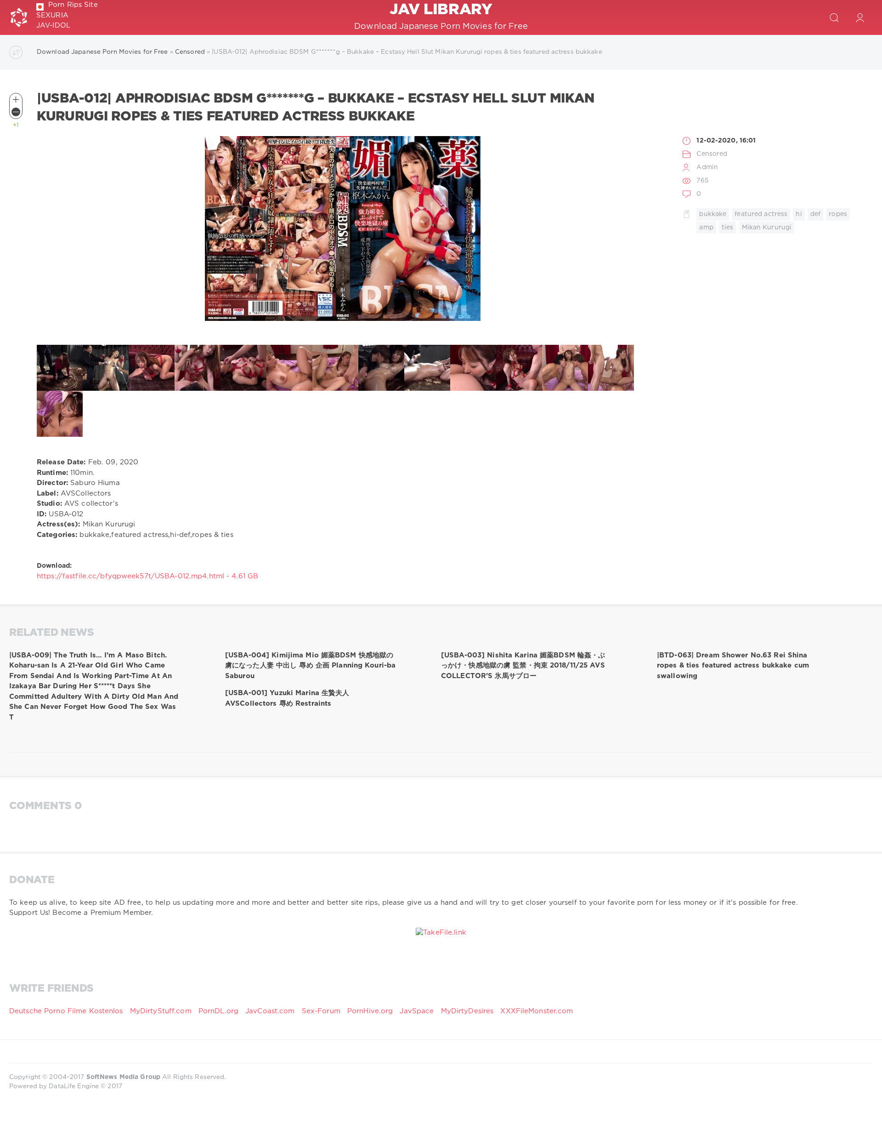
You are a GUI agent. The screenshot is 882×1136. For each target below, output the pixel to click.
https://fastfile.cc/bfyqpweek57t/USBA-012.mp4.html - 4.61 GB (147, 576)
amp (706, 227)
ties (727, 227)
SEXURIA (52, 15)
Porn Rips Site (73, 5)
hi (799, 214)
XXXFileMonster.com (536, 1011)
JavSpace (417, 1011)
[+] (16, 99)
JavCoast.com (269, 1011)
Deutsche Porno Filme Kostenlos (66, 1011)
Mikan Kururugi (767, 227)
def (815, 214)
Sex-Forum (321, 1011)
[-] (16, 112)
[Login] (860, 17)
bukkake (712, 214)
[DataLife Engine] (18, 17)
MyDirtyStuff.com (162, 1011)
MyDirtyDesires (467, 1011)
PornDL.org (218, 1011)
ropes (838, 214)
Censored (711, 154)
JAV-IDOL (53, 26)
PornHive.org (370, 1011)
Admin (707, 167)
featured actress (761, 214)
